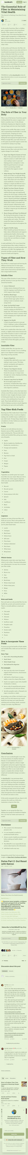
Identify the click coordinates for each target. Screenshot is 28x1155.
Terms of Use (21, 942)
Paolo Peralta (5, 914)
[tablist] (7, 971)
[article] (14, 1088)
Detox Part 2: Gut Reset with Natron (17, 857)
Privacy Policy (19, 1146)
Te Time (6, 985)
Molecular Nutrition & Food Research (15, 199)
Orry (6, 19)
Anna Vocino (13, 918)
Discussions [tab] (12, 1078)
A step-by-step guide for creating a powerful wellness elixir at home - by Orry (10, 1088)
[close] (23, 1110)
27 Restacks (19, 950)
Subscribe (19, 2)
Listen (24, 20)
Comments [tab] (4, 971)
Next (23, 960)
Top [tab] (3, 1078)
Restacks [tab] (11, 971)
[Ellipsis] (26, 985)
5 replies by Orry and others (12, 1043)
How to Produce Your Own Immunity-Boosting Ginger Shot (10, 1084)
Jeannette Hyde (22, 918)
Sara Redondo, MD (14, 912)
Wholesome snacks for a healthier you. (10, 1101)
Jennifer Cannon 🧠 (9, 1048)
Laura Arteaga (5, 916)
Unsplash (20, 108)
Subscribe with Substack (15, 1140)
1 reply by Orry (9, 1064)
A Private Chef (5, 918)
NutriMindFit (16, 75)
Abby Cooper (5, 912)
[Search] (25, 1078)
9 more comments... (6, 1070)
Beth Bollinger (14, 916)
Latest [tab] (6, 1078)
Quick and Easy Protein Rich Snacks (9, 1097)
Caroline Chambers (20, 920)
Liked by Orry (9, 986)
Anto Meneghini (15, 747)
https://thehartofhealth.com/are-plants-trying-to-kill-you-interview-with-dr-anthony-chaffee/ (14, 1034)
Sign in (25, 2)
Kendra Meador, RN (14, 914)
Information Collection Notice (16, 943)
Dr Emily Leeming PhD (7, 920)
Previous (6, 960)
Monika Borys (13, 108)
